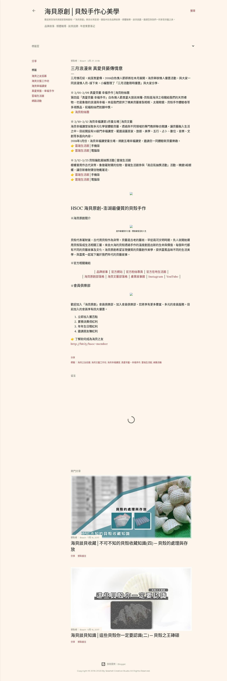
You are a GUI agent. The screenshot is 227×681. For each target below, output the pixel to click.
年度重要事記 (87, 26)
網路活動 (37, 100)
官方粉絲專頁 (134, 272)
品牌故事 (49, 26)
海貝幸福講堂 (39, 85)
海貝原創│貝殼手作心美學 (82, 11)
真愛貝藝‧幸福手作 (43, 90)
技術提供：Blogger (116, 664)
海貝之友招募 (39, 76)
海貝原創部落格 (94, 276)
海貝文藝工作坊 (40, 81)
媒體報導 (61, 26)
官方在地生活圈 (156, 272)
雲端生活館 (38, 95)
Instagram (155, 276)
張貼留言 (82, 556)
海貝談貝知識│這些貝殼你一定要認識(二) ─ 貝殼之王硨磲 (125, 635)
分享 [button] (34, 61)
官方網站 (117, 272)
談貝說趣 (73, 26)
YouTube (172, 276)
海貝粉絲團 (82, 112)
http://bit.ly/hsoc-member (89, 344)
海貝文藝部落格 (118, 276)
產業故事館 (138, 276)
